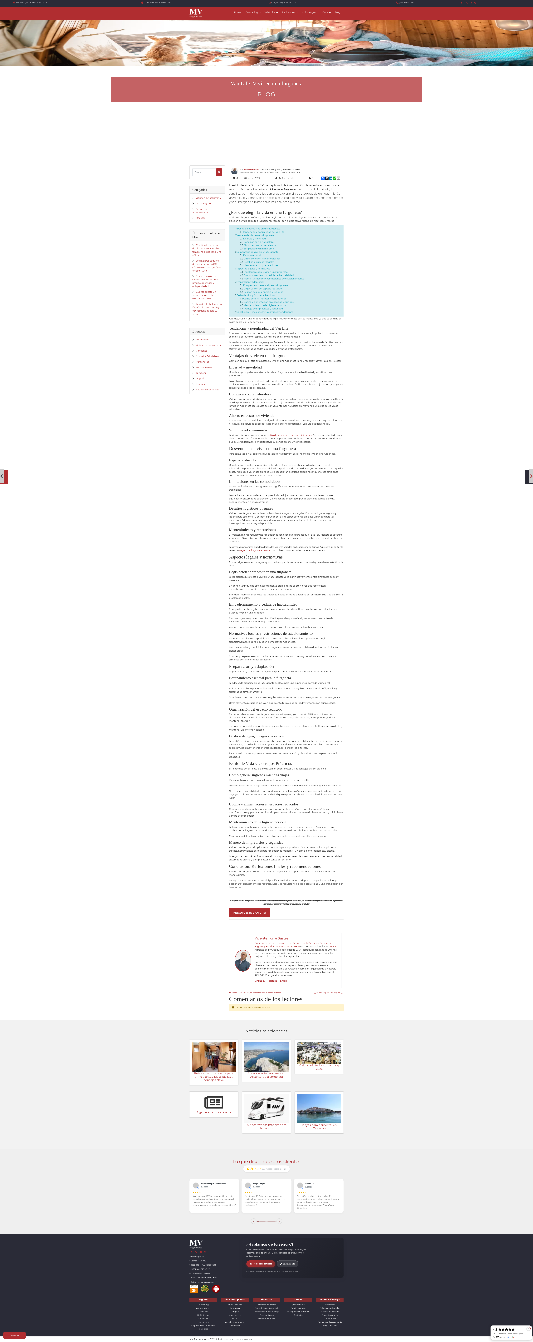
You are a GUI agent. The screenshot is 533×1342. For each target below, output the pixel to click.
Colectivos (203, 1315)
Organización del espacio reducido (263, 288)
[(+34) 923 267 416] (397, 2)
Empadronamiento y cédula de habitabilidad (269, 275)
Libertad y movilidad (254, 238)
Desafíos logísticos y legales (259, 262)
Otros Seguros (204, 203)
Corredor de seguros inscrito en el (274, 943)
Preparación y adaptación (250, 282)
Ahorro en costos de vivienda (260, 245)
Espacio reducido (252, 255)
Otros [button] (325, 12)
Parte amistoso (267, 1312)
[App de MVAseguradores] (216, 1285)
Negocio (200, 378)
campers (201, 373)
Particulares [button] (288, 12)
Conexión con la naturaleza (259, 242)
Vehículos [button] (270, 12)
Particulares (203, 1319)
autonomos (202, 339)
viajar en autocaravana (208, 198)
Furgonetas (202, 362)
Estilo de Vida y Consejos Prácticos (256, 295)
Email (283, 981)
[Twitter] (466, 2)
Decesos (200, 218)
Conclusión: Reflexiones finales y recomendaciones (264, 312)
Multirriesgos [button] (308, 12)
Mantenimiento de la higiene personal (265, 305)
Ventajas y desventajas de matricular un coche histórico (256, 993)
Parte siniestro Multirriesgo (266, 1309)
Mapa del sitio (329, 1322)
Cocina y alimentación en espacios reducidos (269, 302)
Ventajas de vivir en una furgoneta (255, 235)
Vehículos (203, 1309)
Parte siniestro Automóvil (266, 1305)
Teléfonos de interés (266, 1302)
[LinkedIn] (471, 2)
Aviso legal (330, 1302)
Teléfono (272, 981)
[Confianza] (193, 1285)
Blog (337, 12)
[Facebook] (462, 2)
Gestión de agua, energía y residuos (263, 292)
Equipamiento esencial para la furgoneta (265, 285)
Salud (234, 1315)
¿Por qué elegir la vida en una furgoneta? (258, 228)
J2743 (333, 946)
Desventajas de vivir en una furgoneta (257, 252)
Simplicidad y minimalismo (259, 248)
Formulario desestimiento (330, 1319)
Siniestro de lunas (266, 1315)
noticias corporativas (207, 389)
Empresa (201, 384)
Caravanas (235, 1305)
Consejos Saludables (207, 356)
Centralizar (235, 1323)
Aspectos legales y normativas (253, 268)
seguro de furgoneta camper (255, 550)
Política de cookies (330, 1309)
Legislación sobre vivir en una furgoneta (265, 272)
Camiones (201, 350)
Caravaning (203, 1302)
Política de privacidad (330, 1305)
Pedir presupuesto (262, 1261)
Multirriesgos (203, 1312)
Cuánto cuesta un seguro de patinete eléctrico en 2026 (204, 295)
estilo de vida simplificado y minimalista (290, 435)
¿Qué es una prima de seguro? (327, 993)
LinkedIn (260, 981)
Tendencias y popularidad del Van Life (263, 232)
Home (237, 12)
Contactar (298, 1312)
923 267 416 (289, 1261)
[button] (254, 1218)
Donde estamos (298, 1305)
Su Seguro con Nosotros (298, 1309)
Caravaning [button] (252, 12)
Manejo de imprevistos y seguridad (263, 308)
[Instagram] (475, 2)
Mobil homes (235, 1312)
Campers (235, 1309)
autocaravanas (204, 367)
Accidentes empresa (235, 1319)
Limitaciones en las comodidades (262, 258)
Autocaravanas (203, 1305)
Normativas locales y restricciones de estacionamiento (274, 278)
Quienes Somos (298, 1302)
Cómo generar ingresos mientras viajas (264, 298)
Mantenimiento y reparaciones (261, 265)
